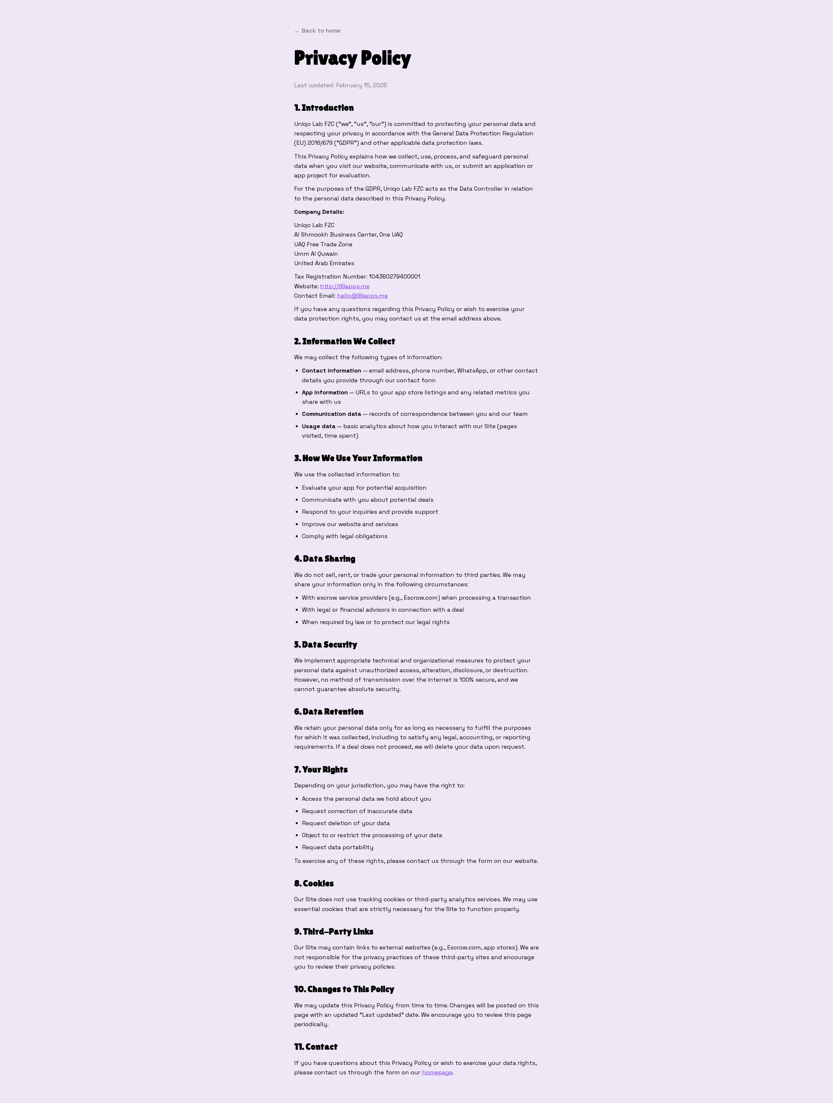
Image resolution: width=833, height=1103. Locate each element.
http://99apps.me (345, 286)
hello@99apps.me (362, 295)
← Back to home (317, 30)
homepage (437, 1072)
